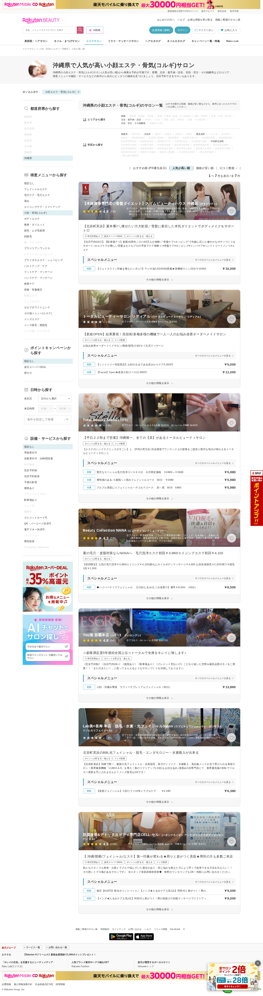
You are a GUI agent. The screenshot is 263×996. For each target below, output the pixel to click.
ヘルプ (181, 19)
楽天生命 (222, 11)
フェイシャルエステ (35, 189)
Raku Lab (232, 41)
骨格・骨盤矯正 (33, 289)
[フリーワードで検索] (80, 30)
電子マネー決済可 (34, 529)
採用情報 (60, 984)
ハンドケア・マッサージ (38, 277)
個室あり (29, 488)
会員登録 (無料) (161, 30)
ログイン (182, 30)
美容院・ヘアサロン (36, 41)
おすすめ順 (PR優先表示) (150, 168)
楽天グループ (207, 11)
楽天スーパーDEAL (35, 367)
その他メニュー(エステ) (38, 313)
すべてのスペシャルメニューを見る (213, 260)
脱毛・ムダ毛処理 (34, 230)
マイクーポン (205, 30)
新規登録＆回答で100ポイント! (183, 11)
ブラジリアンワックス (37, 248)
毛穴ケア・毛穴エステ (37, 195)
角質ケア (29, 283)
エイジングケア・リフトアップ (42, 206)
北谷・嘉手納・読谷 (131, 119)
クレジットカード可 (35, 517)
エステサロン (94, 41)
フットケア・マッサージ (38, 271)
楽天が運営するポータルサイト (154, 962)
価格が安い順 (205, 168)
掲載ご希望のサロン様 (227, 19)
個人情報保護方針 (23, 984)
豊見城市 (200, 134)
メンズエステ (32, 319)
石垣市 (147, 134)
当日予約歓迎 (32, 476)
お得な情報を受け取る (200, 19)
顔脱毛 (28, 236)
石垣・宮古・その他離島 (133, 123)
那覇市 (124, 134)
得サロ (28, 372)
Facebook (175, 929)
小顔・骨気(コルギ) (49, 49)
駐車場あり (30, 499)
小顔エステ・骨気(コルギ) (78, 72)
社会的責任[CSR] (44, 984)
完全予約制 (30, 470)
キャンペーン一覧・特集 (206, 41)
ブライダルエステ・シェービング (43, 260)
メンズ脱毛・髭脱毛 (35, 325)
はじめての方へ (166, 19)
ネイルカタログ (176, 41)
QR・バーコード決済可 (37, 523)
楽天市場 (234, 11)
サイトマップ (118, 929)
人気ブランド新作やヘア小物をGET (90, 962)
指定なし (29, 183)
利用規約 (105, 929)
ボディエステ (32, 218)
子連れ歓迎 (30, 482)
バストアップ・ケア (35, 266)
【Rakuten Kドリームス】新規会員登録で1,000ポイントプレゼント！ (59, 954)
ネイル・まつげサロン (67, 41)
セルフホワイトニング (37, 307)
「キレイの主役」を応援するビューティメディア (27, 962)
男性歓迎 (29, 541)
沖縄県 (65, 49)
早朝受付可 (30, 452)
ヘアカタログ (153, 41)
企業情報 (6, 984)
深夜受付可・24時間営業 (38, 458)
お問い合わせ (135, 929)
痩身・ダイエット (34, 224)
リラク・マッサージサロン (123, 41)
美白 (26, 201)
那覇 (123, 116)
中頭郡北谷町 (217, 141)
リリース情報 (160, 929)
